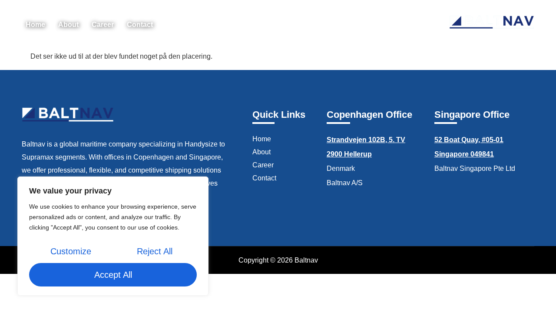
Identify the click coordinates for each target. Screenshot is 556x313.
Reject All (154, 251)
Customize (70, 251)
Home (35, 24)
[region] (112, 236)
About (68, 24)
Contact (140, 24)
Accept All (113, 275)
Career (103, 24)
